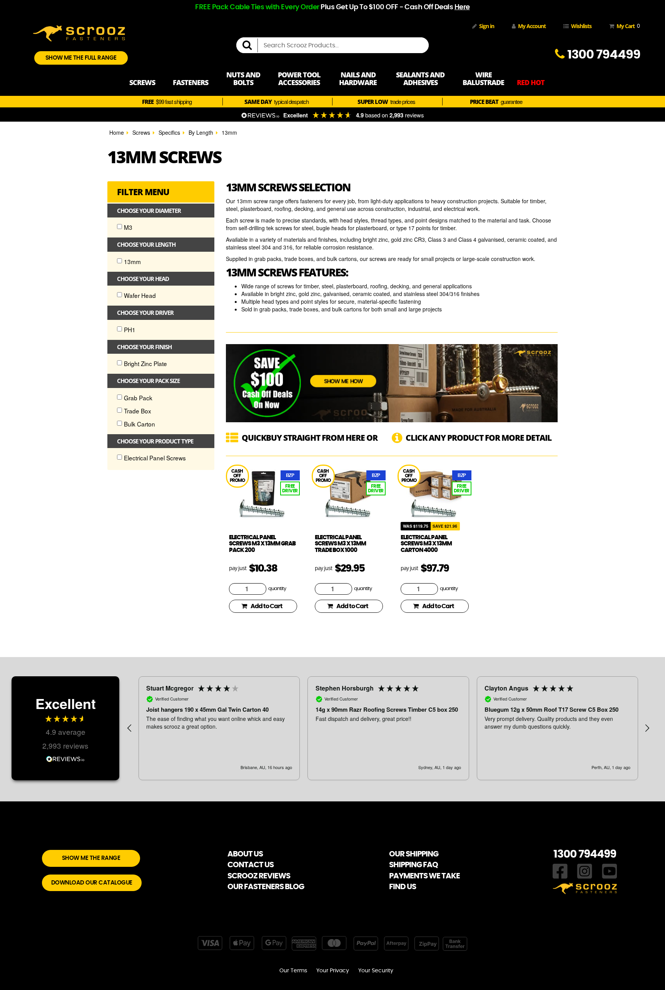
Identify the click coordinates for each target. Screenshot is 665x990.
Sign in (486, 26)
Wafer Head (140, 295)
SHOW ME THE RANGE (91, 858)
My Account (532, 26)
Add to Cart (266, 606)
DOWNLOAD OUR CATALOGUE (91, 883)
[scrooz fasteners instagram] (584, 870)
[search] (250, 45)
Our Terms (293, 970)
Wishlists (581, 26)
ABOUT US (245, 854)
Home (116, 132)
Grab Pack (138, 397)
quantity (277, 588)
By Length (201, 132)
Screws (141, 132)
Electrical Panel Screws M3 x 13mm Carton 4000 (426, 544)
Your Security (375, 970)
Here (462, 7)
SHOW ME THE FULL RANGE (81, 58)
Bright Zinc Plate (145, 363)
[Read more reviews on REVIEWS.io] (65, 758)
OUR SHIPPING (413, 854)
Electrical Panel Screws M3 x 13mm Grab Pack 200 (262, 544)
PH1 (129, 329)
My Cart (627, 26)
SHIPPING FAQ (413, 865)
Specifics (169, 132)
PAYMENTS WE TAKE (424, 876)
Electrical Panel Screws (155, 457)
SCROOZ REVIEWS (258, 876)
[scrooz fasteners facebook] (560, 870)
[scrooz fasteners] (79, 32)
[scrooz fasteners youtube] (609, 870)
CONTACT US (250, 865)
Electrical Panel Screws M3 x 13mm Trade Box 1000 (340, 544)
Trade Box (137, 410)
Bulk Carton (139, 424)
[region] (388, 728)
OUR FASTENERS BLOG (265, 887)
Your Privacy (332, 970)
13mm (229, 132)
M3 (128, 227)
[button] (129, 728)
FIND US (402, 887)
